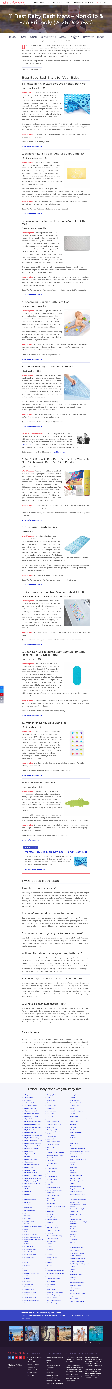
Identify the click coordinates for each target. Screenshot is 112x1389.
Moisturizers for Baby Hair (55, 1270)
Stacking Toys (74, 1202)
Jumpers (50, 1233)
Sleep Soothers (75, 1178)
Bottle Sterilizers (29, 1257)
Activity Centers (29, 1095)
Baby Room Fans (29, 1170)
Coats (48, 1097)
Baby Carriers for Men (31, 1116)
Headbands (50, 1211)
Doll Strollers (51, 1147)
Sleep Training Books (77, 1181)
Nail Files (49, 1287)
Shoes (72, 1170)
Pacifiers (72, 1108)
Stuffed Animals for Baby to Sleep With (79, 1222)
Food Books (51, 1171)
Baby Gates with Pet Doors (32, 1143)
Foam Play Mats (52, 1168)
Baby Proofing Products (31, 1164)
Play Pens (73, 1124)
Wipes (72, 1290)
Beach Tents (28, 1207)
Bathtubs (27, 1197)
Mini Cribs (50, 1260)
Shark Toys (73, 1167)
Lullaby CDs (51, 1254)
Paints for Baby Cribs (76, 1111)
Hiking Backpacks (52, 1217)
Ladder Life (26, 444)
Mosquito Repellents (53, 1276)
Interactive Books (52, 1228)
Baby (49, 1360)
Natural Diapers (52, 1297)
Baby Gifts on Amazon (31, 1148)
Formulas (50, 1182)
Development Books (53, 1130)
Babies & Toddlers (34, 1362)
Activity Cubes (28, 1097)
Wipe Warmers (75, 1288)
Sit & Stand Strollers (76, 1175)
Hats (48, 1209)
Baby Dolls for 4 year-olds (32, 1124)
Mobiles (49, 1265)
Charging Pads (51, 1095)
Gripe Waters (51, 1198)
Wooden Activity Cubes (77, 1293)
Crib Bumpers (51, 1111)
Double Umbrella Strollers (55, 1152)
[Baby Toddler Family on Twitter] (13, 1357)
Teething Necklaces (76, 1248)
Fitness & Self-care (53, 1380)
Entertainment (52, 1378)
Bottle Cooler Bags (30, 1249)
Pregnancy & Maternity (55, 1357)
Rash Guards (74, 1143)
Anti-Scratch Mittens (30, 1105)
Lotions (49, 1246)
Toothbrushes (74, 1250)
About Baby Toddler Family (35, 1358)
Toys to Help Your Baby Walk (79, 1264)
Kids (48, 1370)
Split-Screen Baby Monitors (79, 1197)
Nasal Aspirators (52, 1289)
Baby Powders (28, 1162)
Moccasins (50, 1268)
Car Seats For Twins (30, 1292)
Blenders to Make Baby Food (33, 1226)
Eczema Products (52, 1158)
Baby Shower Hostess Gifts (32, 1178)
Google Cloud (92, 1371)
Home (36, 2)
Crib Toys (50, 1116)
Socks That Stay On (76, 1191)
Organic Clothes (75, 1100)
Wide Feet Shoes (75, 1285)
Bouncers (27, 1265)
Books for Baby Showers (32, 1237)
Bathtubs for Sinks (30, 1199)
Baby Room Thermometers (33, 1175)
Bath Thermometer (30, 1189)
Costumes (50, 1108)
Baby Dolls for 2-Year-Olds (32, 1122)
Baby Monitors (28, 1151)
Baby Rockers (28, 1167)
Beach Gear (27, 1202)
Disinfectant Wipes (53, 1144)
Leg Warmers (51, 1241)
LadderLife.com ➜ (61, 452)
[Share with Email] (2, 698)
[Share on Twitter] (2, 691)
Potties (72, 1135)
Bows (25, 1270)
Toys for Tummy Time (77, 1261)
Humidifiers (50, 1222)
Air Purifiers (27, 1100)
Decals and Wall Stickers (54, 1124)
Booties (26, 1244)
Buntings (27, 1279)
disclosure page (77, 1371)
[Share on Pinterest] (2, 694)
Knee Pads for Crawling (54, 1236)
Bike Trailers (27, 1218)
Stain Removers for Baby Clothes (78, 1205)
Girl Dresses (51, 1193)
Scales (72, 1164)
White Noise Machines (77, 1282)
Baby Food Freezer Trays (32, 1138)
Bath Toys (27, 1194)
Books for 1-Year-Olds (31, 1234)
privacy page (70, 1381)
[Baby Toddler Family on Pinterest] (16, 1357)
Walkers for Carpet (76, 1274)
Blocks (26, 1229)
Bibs (25, 1213)
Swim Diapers (74, 1237)
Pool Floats (73, 1130)
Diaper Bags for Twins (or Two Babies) (56, 1132)
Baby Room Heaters (30, 1173)
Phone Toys (74, 1116)
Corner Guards (51, 1105)
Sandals (72, 1162)
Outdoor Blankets (75, 1103)
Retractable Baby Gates (77, 1148)
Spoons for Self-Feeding (78, 1199)
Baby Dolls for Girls (30, 1132)
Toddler (50, 1363)
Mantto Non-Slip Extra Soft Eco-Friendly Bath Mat (56, 851)
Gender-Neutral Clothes (54, 1190)
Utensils (72, 1266)
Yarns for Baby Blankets (77, 1301)
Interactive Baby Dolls (54, 1225)
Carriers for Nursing (30, 1297)
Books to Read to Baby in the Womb (33, 1240)
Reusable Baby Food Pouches (80, 1151)
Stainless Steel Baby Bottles (79, 1209)
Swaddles (73, 1234)
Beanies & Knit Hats (30, 1210)
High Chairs (50, 1214)
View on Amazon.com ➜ (32, 146)
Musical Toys (51, 1281)
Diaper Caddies (51, 1136)
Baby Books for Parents (31, 1113)
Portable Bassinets (76, 1132)
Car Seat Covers (29, 1289)
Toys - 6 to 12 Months (77, 1253)
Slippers (72, 1183)
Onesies (72, 1097)
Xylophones (74, 1299)
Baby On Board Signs (30, 1159)
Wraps (72, 1296)
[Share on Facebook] (2, 687)
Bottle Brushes (28, 1246)
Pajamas (72, 1113)
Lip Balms (50, 1244)
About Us (43, 2)
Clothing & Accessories (55, 1383)
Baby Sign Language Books (32, 1181)
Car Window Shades (30, 1295)
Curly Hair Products (53, 1122)
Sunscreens (74, 1231)
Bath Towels (28, 1191)
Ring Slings (73, 1156)
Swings (72, 1242)
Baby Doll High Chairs (31, 1119)
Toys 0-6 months (75, 1256)
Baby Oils (27, 1156)
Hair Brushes (51, 1203)
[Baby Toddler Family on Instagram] (20, 1357)
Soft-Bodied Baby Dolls (77, 1194)
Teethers (73, 1245)
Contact (103, 2)
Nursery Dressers (75, 1095)
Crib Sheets (50, 1113)
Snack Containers (75, 1186)
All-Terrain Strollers (30, 1103)
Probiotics (73, 1138)
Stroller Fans (74, 1211)
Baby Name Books (30, 1154)
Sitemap (31, 1375)
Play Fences (74, 1122)
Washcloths (74, 1277)
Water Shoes (74, 1280)
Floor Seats (50, 1166)
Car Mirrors (27, 1287)
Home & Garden (33, 1364)
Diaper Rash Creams (53, 1142)
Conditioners (51, 1103)
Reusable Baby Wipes (77, 1154)
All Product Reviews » (80, 1315)
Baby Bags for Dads (30, 1108)
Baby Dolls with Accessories (33, 1135)
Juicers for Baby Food (54, 1230)
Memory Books (52, 1257)
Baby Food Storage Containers (33, 1140)
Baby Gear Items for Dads (32, 1146)
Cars (25, 1303)
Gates (48, 1184)
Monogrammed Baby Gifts (55, 1273)
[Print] (2, 701)
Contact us (31, 1367)
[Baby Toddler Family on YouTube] (24, 1357)
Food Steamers (52, 1176)
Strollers (72, 1217)
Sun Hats (73, 1226)
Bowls (26, 1268)
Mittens (49, 1262)
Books (26, 1232)
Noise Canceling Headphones (56, 1303)
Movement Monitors (53, 1279)
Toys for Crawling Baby (77, 1258)
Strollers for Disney (76, 1219)
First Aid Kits (51, 1160)
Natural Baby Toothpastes (55, 1295)
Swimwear (73, 1239)
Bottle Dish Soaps (29, 1252)
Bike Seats (27, 1216)
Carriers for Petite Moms (31, 1300)
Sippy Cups (73, 1173)
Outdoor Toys (74, 1105)
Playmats (73, 1127)
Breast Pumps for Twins (31, 1273)
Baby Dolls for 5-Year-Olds (32, 1127)
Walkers (72, 1272)
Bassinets (27, 1186)
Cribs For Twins (52, 1119)
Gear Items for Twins (53, 1187)
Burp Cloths (27, 1281)
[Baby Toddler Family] (16, 1353)
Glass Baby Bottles (53, 1195)
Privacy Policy (32, 1372)
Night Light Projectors (54, 1300)
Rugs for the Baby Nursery (78, 1159)
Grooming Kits (51, 1201)
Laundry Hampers (53, 1238)
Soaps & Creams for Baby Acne (80, 1189)
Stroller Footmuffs (76, 1214)
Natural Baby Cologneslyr (55, 1292)
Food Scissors (51, 1174)
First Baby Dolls (52, 1163)
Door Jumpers (51, 1150)
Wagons (72, 1269)
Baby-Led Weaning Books (32, 1183)
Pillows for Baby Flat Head (78, 1119)
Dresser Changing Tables (55, 1155)
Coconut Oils (51, 1100)
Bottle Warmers (29, 1260)
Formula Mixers (52, 1179)
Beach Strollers (28, 1205)
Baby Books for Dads (30, 1111)
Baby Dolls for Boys (30, 1130)
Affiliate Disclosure (34, 1370)
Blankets (26, 1224)
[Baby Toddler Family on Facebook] (9, 1357)
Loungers (50, 1249)
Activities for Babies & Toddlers (54, 1366)
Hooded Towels (52, 1219)
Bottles (26, 1262)
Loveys (49, 1252)
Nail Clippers (51, 1284)
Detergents (50, 1127)
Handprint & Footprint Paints (56, 1206)
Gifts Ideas (50, 1372)
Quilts (72, 1140)
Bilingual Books (29, 1221)
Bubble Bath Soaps (30, 1276)
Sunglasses (73, 1229)
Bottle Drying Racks (30, 1254)
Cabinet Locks (28, 1284)
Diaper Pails (50, 1139)
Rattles (72, 1146)
